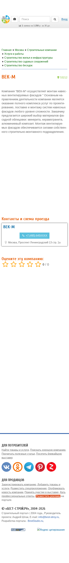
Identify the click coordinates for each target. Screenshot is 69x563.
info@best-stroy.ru (48, 517)
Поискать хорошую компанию (47, 450)
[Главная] (6, 19)
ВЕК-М (9, 227)
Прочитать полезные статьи (18, 453)
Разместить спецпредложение (29, 488)
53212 (63, 77)
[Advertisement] (34, 175)
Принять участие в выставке (42, 492)
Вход (64, 19)
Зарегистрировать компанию (19, 484)
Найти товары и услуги (15, 450)
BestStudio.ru (35, 521)
